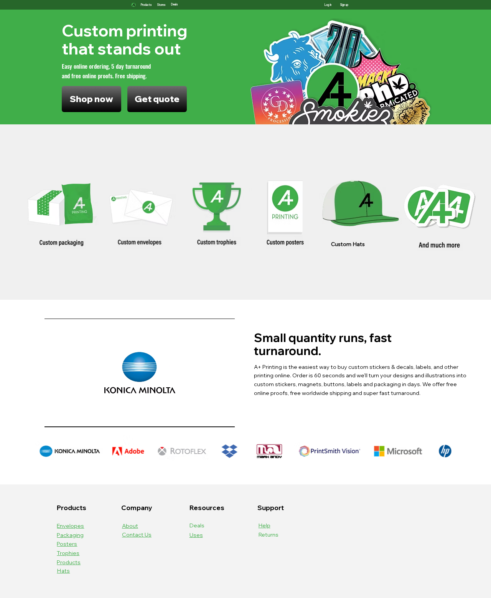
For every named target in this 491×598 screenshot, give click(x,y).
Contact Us (137, 534)
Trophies (68, 553)
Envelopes (70, 525)
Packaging (70, 535)
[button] (174, 4)
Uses (196, 535)
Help (264, 525)
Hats (63, 570)
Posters (67, 543)
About (130, 525)
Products (69, 562)
